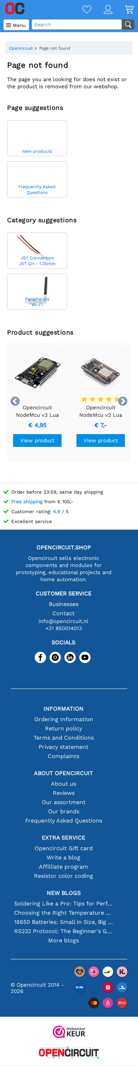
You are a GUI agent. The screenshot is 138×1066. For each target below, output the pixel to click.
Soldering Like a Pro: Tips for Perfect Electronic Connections (63, 903)
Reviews (64, 793)
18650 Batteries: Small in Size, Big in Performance (63, 922)
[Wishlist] (80, 10)
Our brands (63, 811)
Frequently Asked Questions (63, 820)
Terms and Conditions (64, 737)
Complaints (63, 756)
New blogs (64, 893)
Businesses (64, 604)
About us (63, 783)
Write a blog (63, 857)
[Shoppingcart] (123, 10)
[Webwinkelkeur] (69, 1032)
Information (64, 708)
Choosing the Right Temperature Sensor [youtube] (63, 912)
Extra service (63, 837)
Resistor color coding (63, 876)
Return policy (63, 728)
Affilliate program (63, 866)
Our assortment (64, 802)
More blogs (63, 940)
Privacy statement (63, 747)
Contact (63, 613)
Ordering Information (63, 719)
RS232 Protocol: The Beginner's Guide (63, 931)
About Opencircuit (63, 773)
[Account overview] (102, 10)
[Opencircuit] (69, 1053)
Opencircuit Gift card (64, 848)
